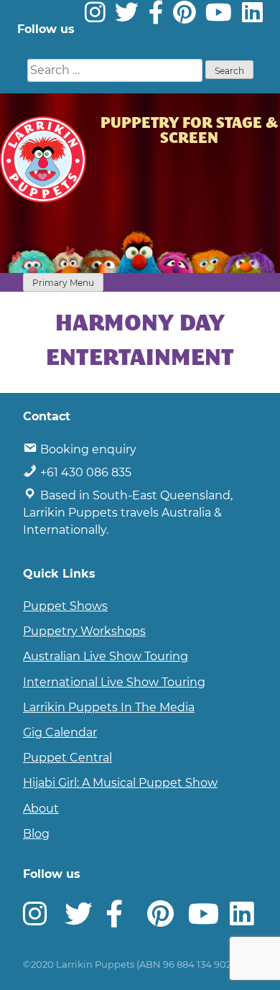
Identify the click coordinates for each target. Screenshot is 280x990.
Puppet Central (67, 757)
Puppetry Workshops (84, 631)
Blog (36, 834)
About (41, 808)
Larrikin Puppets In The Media (109, 707)
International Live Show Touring (114, 682)
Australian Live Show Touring (105, 656)
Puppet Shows (65, 606)
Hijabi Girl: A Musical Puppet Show (120, 783)
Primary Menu (63, 282)
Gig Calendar (60, 732)
